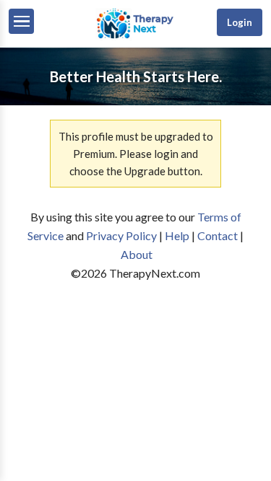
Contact (217, 235)
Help (177, 235)
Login (239, 22)
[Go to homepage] (135, 37)
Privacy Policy (121, 235)
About (136, 254)
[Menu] (21, 21)
